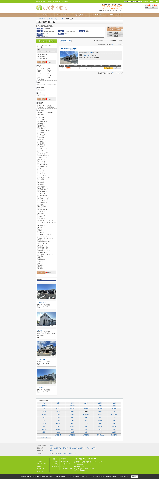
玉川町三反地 (100, 435)
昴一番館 (40, 330)
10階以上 (41, 261)
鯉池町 (100, 411)
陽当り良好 (42, 125)
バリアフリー (42, 137)
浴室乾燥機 (42, 204)
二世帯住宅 (42, 146)
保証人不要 (42, 132)
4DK (49, 77)
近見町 (44, 432)
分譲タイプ (42, 141)
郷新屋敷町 (86, 414)
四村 (114, 429)
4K (39, 77)
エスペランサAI (41, 359)
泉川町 (86, 403)
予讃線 (84, 55)
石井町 (58, 403)
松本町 (72, 426)
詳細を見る (108, 68)
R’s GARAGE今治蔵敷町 (69, 49)
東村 (72, 423)
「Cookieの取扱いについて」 (110, 476)
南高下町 (100, 426)
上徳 (44, 409)
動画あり (50, 112)
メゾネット (42, 172)
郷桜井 (100, 432)
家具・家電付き (43, 188)
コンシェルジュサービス (45, 254)
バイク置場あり (43, 186)
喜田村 (44, 411)
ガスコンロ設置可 (44, 155)
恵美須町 (44, 406)
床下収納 (41, 218)
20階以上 (41, 263)
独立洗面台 (42, 213)
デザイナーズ (42, 128)
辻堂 (44, 420)
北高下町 (72, 409)
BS (40, 229)
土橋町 (58, 420)
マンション (48, 45)
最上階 (41, 265)
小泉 (114, 411)
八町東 (72, 432)
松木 (58, 426)
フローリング (42, 168)
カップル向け (42, 161)
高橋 (86, 417)
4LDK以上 (41, 79)
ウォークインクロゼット (45, 220)
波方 (75, 453)
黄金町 (72, 414)
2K (39, 72)
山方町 (72, 429)
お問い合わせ (55, 461)
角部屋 (41, 268)
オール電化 (42, 179)
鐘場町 (114, 406)
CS (40, 227)
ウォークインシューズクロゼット (46, 223)
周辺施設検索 (55, 466)
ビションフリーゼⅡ (43, 302)
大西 (60, 453)
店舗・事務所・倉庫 (66, 468)
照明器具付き (42, 182)
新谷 (114, 420)
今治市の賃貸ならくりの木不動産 (85, 459)
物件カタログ (40, 471)
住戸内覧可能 (42, 252)
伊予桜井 (65, 453)
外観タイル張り (43, 191)
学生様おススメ (65, 464)
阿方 (44, 403)
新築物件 (63, 459)
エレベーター (42, 181)
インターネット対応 (44, 234)
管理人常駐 (42, 143)
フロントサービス (44, 249)
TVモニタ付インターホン (45, 238)
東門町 (86, 423)
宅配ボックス (42, 240)
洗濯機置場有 (42, 190)
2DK (49, 72)
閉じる (134, 476)
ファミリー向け (43, 164)
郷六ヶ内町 (114, 414)
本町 (44, 426)
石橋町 (72, 403)
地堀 (86, 432)
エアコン (41, 215)
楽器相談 (41, 123)
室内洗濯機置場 (43, 166)
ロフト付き (42, 170)
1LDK (49, 70)
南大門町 (114, 426)
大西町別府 (72, 435)
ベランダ (41, 173)
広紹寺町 (44, 414)
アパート (40, 45)
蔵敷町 (91, 52)
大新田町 (72, 406)
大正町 (58, 417)
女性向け (41, 163)
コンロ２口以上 (43, 193)
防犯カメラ (42, 245)
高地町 (58, 414)
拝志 (44, 435)
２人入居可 (42, 136)
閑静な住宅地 (42, 127)
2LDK (39, 73)
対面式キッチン (43, 199)
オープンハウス (43, 152)
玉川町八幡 (114, 435)
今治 (88, 55)
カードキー (42, 150)
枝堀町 (114, 403)
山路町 (100, 429)
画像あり (40, 112)
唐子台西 (58, 409)
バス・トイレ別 (43, 200)
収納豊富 (41, 225)
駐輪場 (41, 184)
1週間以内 (51, 107)
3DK (39, 75)
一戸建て (40, 47)
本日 (49, 105)
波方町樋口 (44, 438)
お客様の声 (54, 459)
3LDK (49, 75)
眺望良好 (41, 145)
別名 (114, 423)
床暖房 (41, 217)
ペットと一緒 (65, 461)
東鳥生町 (58, 423)
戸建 (62, 466)
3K (49, 73)
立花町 (114, 417)
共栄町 (72, 411)
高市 (72, 417)
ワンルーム (41, 68)
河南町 (100, 406)
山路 (86, 429)
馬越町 (100, 403)
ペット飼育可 (42, 119)
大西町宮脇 (86, 435)
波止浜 (44, 423)
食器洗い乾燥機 (43, 195)
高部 (100, 417)
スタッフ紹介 (55, 464)
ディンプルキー (43, 243)
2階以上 (41, 258)
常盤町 (72, 420)
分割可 (41, 139)
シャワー (41, 211)
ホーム (38, 459)
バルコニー (42, 175)
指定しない (41, 105)
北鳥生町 (86, 409)
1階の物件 (41, 259)
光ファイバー (42, 232)
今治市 (88, 52)
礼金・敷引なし (42, 56)
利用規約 (39, 466)
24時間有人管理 (43, 247)
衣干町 (58, 411)
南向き (41, 267)
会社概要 (39, 461)
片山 (86, 406)
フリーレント (42, 148)
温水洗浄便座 (42, 206)
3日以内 (40, 107)
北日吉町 (100, 409)
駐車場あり (42, 256)
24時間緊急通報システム (45, 241)
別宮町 (100, 423)
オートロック (42, 236)
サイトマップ (40, 468)
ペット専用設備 (43, 121)
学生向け (41, 159)
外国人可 (41, 154)
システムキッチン (44, 197)
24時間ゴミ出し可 (44, 250)
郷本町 (100, 414)
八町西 (58, 432)
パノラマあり (42, 114)
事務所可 (41, 134)
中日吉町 (100, 420)
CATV (40, 231)
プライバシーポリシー (43, 464)
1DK (39, 70)
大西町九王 (58, 435)
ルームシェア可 (43, 157)
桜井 (44, 417)
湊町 (86, 426)
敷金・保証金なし (43, 54)
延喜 (58, 406)
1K (49, 68)
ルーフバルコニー (44, 177)
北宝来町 (114, 409)
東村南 (114, 432)
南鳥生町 (44, 429)
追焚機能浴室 (42, 202)
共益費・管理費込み (43, 58)
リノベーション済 (44, 130)
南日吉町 (58, 429)
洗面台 (41, 208)
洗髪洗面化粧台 (43, 209)
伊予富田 (55, 453)
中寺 (86, 420)
